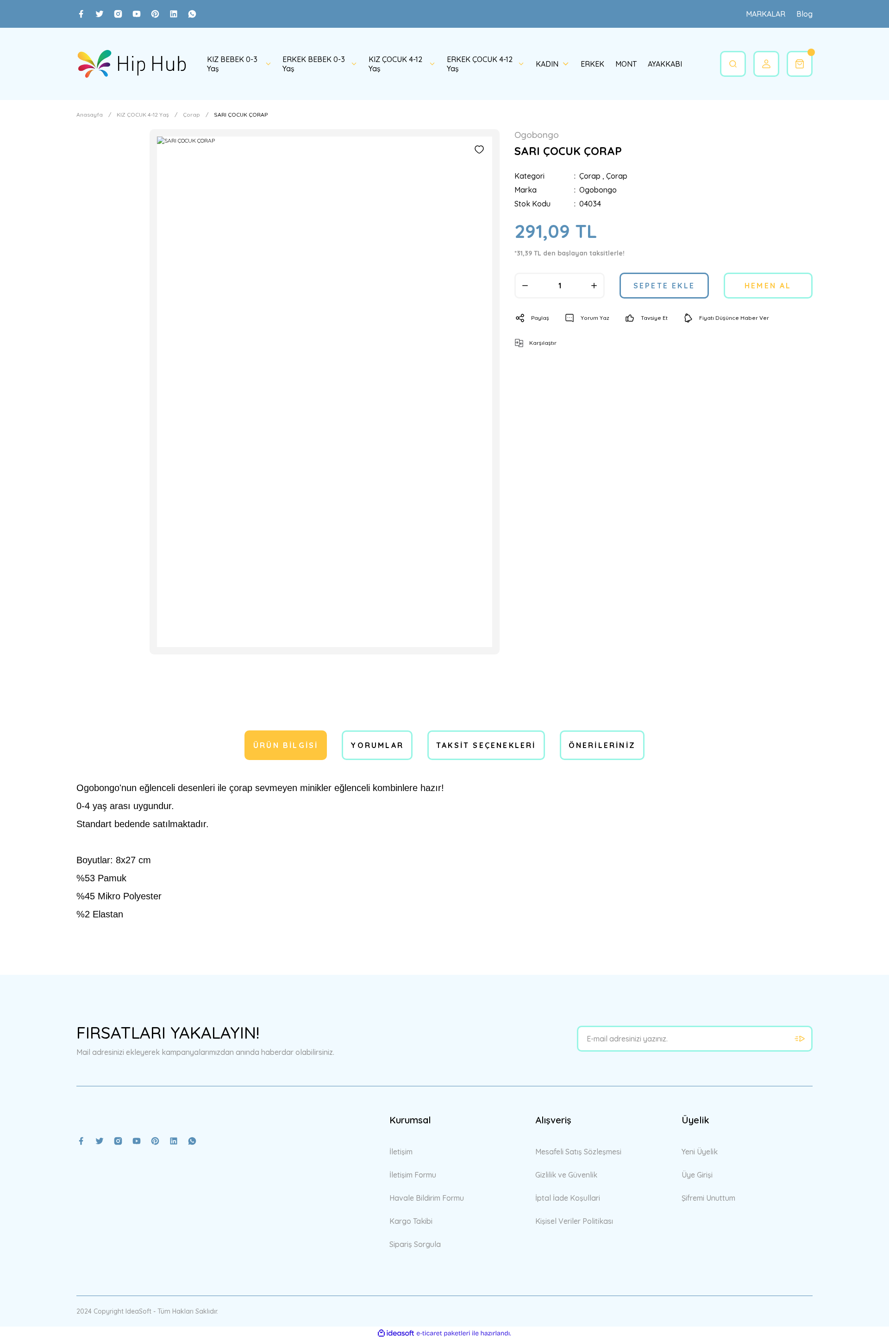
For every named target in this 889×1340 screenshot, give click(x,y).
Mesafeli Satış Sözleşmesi (578, 1151)
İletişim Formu (412, 1174)
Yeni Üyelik (700, 1151)
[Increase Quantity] (594, 285)
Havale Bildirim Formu (426, 1198)
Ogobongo (598, 189)
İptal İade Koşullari (567, 1198)
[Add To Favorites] (479, 149)
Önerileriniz (602, 745)
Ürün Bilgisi (285, 745)
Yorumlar (377, 745)
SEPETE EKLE (664, 285)
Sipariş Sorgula (415, 1244)
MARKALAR (765, 14)
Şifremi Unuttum (708, 1198)
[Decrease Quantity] (525, 285)
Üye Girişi (697, 1174)
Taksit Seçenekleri (486, 745)
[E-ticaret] (443, 1333)
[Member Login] (766, 64)
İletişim (401, 1151)
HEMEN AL (768, 285)
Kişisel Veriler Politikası (574, 1221)
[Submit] (800, 1039)
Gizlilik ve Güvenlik (566, 1174)
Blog (804, 14)
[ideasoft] (395, 1333)
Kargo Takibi (410, 1221)
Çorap (590, 176)
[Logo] (131, 64)
